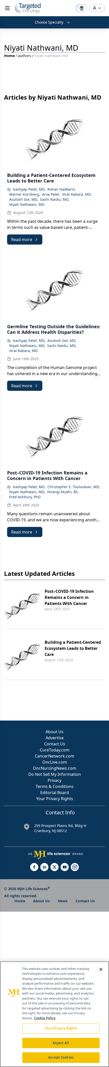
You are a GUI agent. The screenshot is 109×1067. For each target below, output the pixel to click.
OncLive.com (54, 762)
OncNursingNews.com (54, 768)
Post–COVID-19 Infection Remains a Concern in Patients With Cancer (69, 597)
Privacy (54, 780)
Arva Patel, (51, 194)
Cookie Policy (45, 1018)
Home (9, 55)
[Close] (100, 969)
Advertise (55, 738)
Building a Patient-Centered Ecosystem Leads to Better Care (73, 648)
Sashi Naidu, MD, (54, 199)
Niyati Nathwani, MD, (27, 345)
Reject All (61, 1043)
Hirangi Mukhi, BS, (63, 491)
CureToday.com (54, 750)
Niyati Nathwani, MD (26, 204)
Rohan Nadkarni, (61, 189)
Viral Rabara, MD (23, 350)
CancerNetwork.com (54, 756)
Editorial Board (54, 792)
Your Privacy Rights (54, 798)
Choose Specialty (49, 22)
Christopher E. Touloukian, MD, (73, 486)
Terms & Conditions (55, 786)
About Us (54, 731)
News (62, 900)
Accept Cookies (61, 1057)
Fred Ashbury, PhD (25, 496)
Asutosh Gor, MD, (23, 199)
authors (24, 55)
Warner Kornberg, (24, 194)
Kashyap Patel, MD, (29, 189)
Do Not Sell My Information (54, 774)
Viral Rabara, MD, (77, 194)
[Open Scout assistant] (81, 8)
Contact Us (54, 744)
